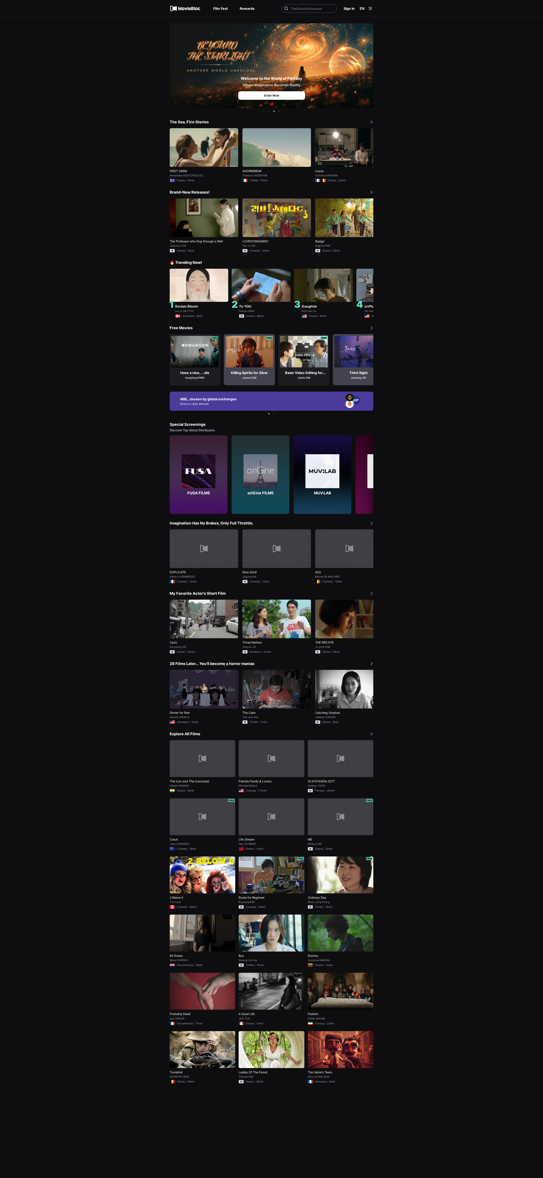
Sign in (349, 8)
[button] (264, 111)
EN (362, 8)
